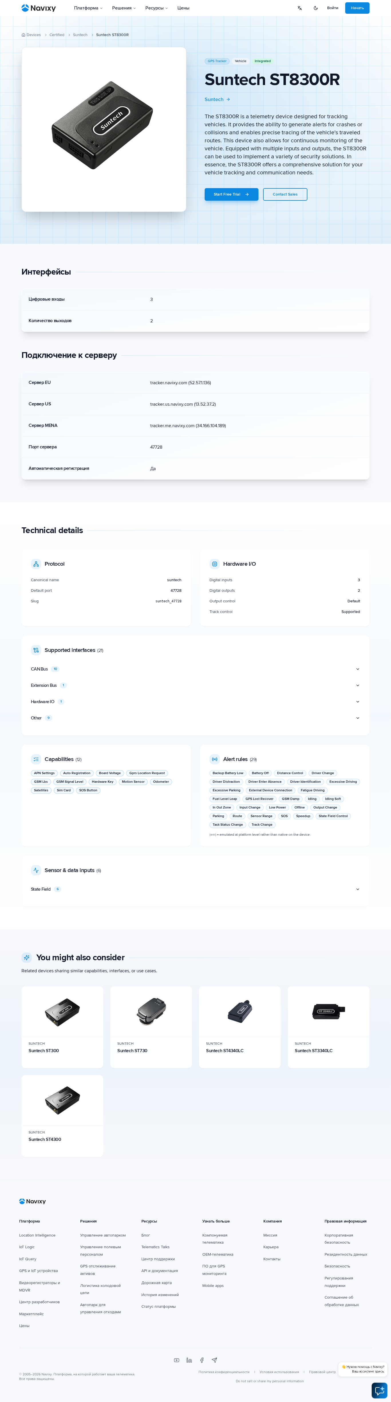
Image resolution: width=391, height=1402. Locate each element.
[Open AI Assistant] (380, 1391)
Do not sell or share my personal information (270, 1381)
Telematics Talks (155, 1247)
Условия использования (279, 1372)
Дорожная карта (156, 1282)
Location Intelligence (37, 1235)
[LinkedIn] (189, 1360)
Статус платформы (158, 1306)
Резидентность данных (346, 1254)
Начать (357, 7)
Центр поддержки (158, 1259)
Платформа (86, 8)
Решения (122, 8)
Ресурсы (154, 8)
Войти (332, 7)
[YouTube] (176, 1360)
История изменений (160, 1294)
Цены (183, 8)
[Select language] (299, 8)
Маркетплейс (31, 1314)
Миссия (270, 1235)
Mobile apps (213, 1285)
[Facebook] (202, 1360)
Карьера (271, 1247)
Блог (145, 1235)
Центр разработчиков (39, 1302)
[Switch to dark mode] (315, 8)
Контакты (272, 1259)
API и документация (159, 1270)
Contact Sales (285, 194)
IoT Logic (27, 1247)
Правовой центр (322, 1372)
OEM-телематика (217, 1254)
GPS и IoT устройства (38, 1270)
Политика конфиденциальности (224, 1372)
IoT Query (27, 1259)
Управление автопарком (103, 1235)
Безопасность (337, 1266)
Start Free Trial (227, 194)
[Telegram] (214, 1360)
